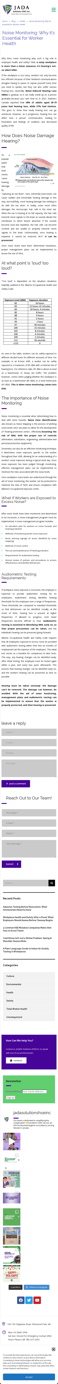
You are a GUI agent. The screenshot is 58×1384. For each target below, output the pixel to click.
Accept (29, 1377)
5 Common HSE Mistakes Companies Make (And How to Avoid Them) (27, 929)
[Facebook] (21, 1300)
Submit (9, 864)
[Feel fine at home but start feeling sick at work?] (11, 1179)
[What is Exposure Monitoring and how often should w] (11, 1254)
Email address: (14, 1091)
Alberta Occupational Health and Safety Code (24, 637)
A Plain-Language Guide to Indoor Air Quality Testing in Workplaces (26, 950)
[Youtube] (37, 1300)
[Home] (17, 9)
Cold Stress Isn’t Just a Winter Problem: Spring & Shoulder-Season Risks (27, 939)
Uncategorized (14, 1017)
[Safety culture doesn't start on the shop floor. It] (11, 1198)
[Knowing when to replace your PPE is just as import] (11, 1160)
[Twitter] (29, 1300)
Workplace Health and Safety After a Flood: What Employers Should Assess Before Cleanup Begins (28, 918)
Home (4, 21)
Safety (9, 1001)
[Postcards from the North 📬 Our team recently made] (11, 1236)
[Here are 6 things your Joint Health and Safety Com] (11, 1217)
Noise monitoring (10, 416)
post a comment (17, 783)
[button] (53, 1349)
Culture (10, 976)
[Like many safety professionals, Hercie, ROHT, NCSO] (11, 1141)
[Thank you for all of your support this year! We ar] (11, 1273)
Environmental (13, 984)
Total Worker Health (16, 1009)
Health (9, 992)
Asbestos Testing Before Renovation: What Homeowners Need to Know (25, 908)
